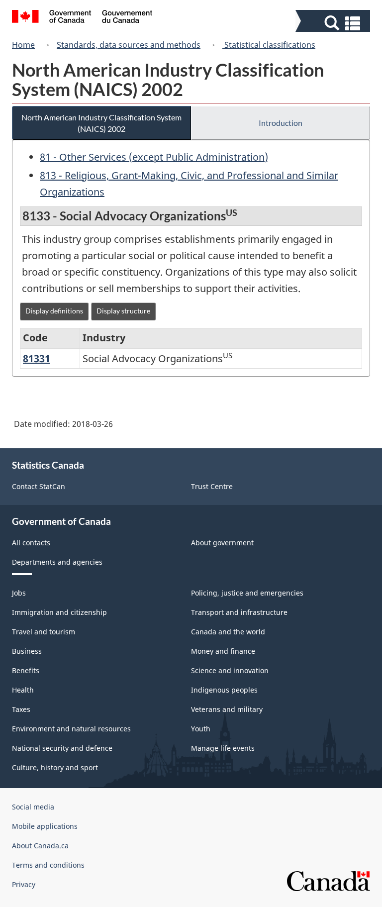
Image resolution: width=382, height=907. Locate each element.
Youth (200, 728)
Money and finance (223, 651)
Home (23, 44)
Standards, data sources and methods (128, 44)
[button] (334, 23)
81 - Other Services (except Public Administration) (154, 157)
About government (222, 542)
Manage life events (223, 748)
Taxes (21, 709)
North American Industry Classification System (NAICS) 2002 (101, 122)
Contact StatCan (38, 486)
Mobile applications (45, 826)
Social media (33, 806)
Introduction (280, 122)
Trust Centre (212, 486)
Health (23, 690)
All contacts (31, 542)
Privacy (23, 884)
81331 (36, 358)
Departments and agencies (57, 562)
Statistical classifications (268, 44)
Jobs (19, 593)
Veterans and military (227, 709)
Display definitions (54, 310)
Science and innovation (230, 670)
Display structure (123, 310)
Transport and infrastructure (239, 612)
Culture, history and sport (55, 767)
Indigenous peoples (224, 690)
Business (27, 651)
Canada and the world (228, 631)
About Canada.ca (40, 845)
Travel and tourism (43, 631)
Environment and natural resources (71, 728)
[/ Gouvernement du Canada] (82, 18)
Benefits (25, 670)
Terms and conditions (48, 865)
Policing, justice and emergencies (247, 593)
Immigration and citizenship (59, 612)
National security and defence (62, 748)
